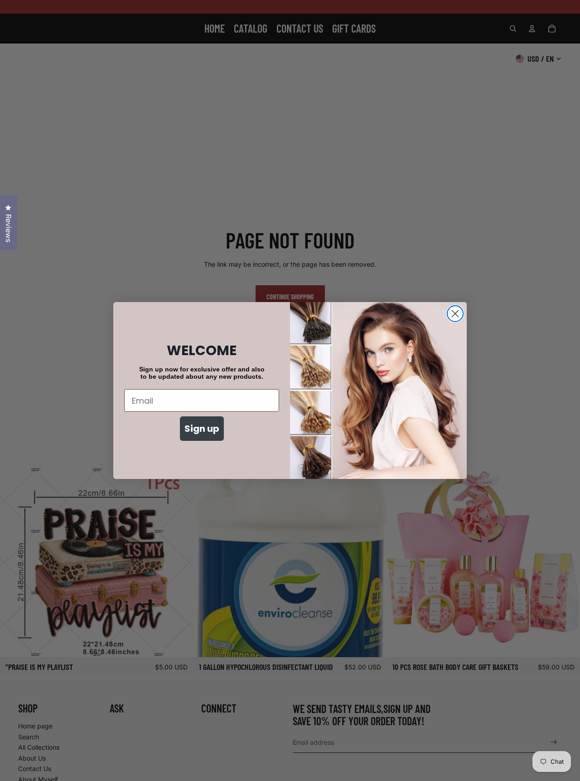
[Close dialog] (455, 314)
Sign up (201, 428)
